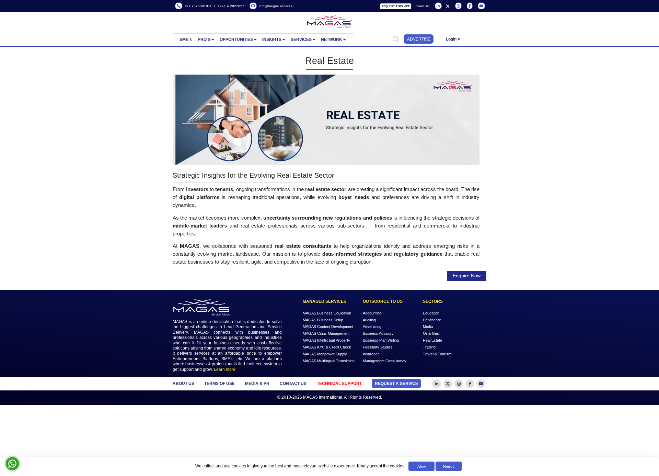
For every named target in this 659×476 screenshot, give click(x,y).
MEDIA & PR (257, 383)
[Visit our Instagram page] (457, 6)
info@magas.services (274, 6)
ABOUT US (183, 383)
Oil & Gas (431, 333)
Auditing (369, 320)
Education (431, 313)
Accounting (372, 313)
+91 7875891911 (197, 6)
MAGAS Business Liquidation (327, 313)
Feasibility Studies (378, 347)
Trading (429, 347)
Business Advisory (378, 333)
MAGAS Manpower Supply (325, 354)
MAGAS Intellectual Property (326, 340)
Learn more (224, 369)
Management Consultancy (384, 361)
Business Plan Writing (381, 340)
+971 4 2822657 (231, 6)
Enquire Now (467, 275)
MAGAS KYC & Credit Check (327, 347)
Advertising (372, 326)
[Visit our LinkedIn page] (437, 6)
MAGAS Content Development (328, 326)
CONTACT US (293, 383)
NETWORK (331, 39)
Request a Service (396, 6)
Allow (421, 466)
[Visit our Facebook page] (469, 6)
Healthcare (432, 320)
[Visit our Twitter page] (447, 6)
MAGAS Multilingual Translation (329, 361)
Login (451, 39)
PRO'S (204, 39)
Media (428, 326)
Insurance (371, 354)
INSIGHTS (271, 39)
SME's (186, 39)
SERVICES (301, 39)
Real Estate (432, 340)
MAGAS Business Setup (323, 320)
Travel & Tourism (437, 354)
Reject (448, 466)
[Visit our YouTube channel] (480, 6)
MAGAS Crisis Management (326, 333)
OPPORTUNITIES (236, 39)
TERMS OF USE (219, 383)
